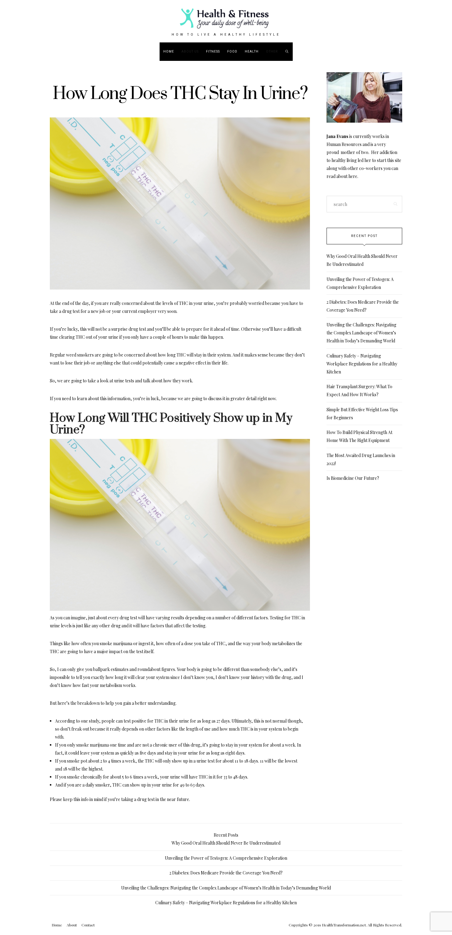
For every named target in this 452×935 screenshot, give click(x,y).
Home (168, 51)
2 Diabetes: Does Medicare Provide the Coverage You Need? (226, 873)
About (72, 924)
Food (232, 51)
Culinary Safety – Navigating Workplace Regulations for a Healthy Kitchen (362, 364)
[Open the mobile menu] (429, 51)
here (352, 176)
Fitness (213, 51)
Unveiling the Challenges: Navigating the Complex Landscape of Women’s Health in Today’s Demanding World (361, 333)
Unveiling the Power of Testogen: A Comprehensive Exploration (226, 858)
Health (252, 51)
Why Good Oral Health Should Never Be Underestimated (226, 843)
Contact (88, 924)
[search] (287, 51)
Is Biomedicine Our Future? (353, 478)
